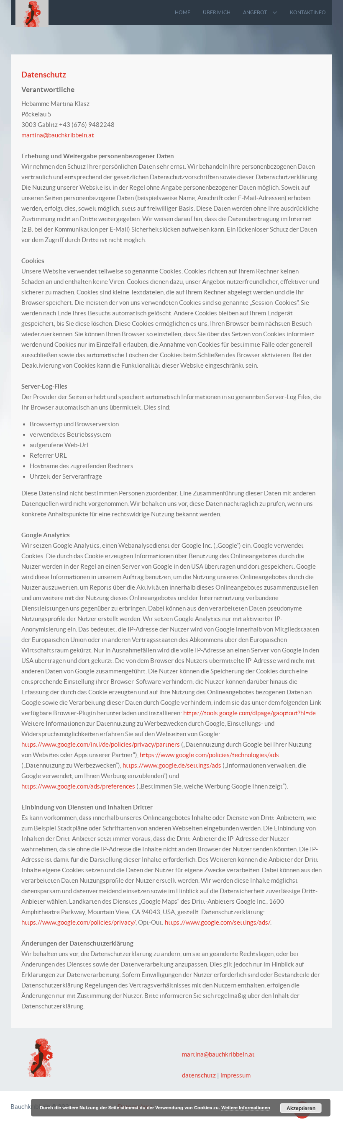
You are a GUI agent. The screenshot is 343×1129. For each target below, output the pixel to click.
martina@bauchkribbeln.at (57, 135)
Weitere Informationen (245, 1107)
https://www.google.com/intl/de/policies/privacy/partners (100, 744)
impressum (235, 1075)
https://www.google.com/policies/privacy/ (78, 922)
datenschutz (199, 1075)
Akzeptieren (301, 1108)
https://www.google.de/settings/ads (172, 765)
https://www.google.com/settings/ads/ (217, 922)
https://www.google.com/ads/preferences (78, 786)
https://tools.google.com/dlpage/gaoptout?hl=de (249, 713)
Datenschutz (43, 74)
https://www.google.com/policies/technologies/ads (209, 754)
